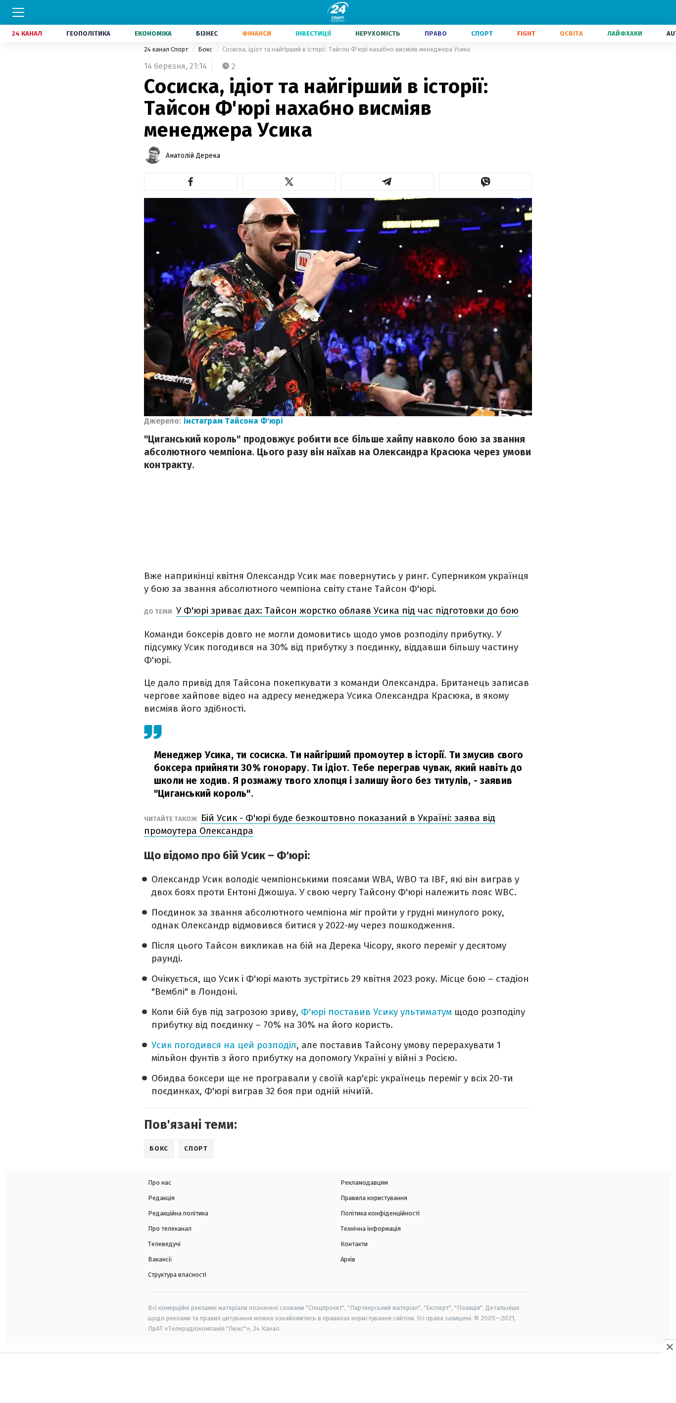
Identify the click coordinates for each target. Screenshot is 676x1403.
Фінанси (256, 33)
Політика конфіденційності (380, 1213)
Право (436, 33)
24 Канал (27, 33)
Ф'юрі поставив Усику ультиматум (376, 1011)
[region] (338, 1379)
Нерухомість (377, 33)
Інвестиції (313, 33)
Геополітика (88, 33)
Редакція (161, 1198)
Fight (526, 33)
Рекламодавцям (364, 1182)
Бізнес (207, 33)
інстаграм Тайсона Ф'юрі (233, 421)
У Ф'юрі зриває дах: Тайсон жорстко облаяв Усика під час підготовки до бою (347, 610)
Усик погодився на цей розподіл (223, 1045)
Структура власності (177, 1274)
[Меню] (18, 12)
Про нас (159, 1182)
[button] (191, 182)
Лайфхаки (624, 33)
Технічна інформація (370, 1228)
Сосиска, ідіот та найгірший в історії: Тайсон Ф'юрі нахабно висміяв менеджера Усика (346, 49)
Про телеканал (170, 1228)
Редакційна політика (178, 1213)
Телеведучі (164, 1244)
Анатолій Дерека (193, 155)
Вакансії (160, 1259)
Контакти (354, 1244)
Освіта (571, 33)
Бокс (206, 49)
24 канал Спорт (167, 49)
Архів (347, 1259)
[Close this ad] (669, 1347)
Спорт (482, 33)
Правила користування (373, 1198)
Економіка (153, 33)
